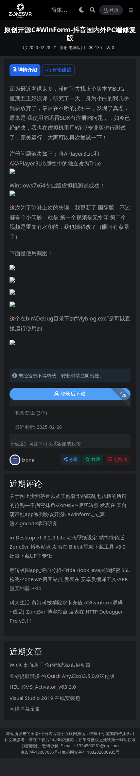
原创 (63, 47)
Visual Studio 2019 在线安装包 (45, 697)
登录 (114, 10)
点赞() (120, 459)
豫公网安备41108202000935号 (91, 752)
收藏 (95, 459)
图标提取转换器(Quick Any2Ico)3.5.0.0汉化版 (62, 675)
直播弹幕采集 (25, 708)
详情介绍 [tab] (27, 69)
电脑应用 (77, 47)
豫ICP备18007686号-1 (41, 752)
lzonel (29, 460)
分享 (73, 459)
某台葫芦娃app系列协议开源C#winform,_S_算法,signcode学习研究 (68, 514)
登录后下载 (73, 394)
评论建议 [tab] (61, 69)
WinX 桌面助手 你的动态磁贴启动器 (50, 664)
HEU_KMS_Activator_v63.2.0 (43, 686)
